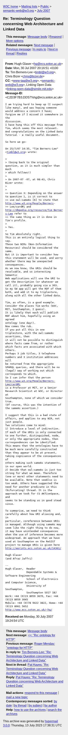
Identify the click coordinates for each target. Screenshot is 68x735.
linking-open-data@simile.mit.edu (29, 89)
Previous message (18, 49)
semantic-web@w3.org (18, 10)
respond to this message (41, 692)
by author (50, 705)
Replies (22, 53)
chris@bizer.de (33, 76)
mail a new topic (17, 697)
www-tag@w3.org (25, 80)
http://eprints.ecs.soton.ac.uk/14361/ (33, 548)
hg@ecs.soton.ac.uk (47, 63)
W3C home (10, 6)
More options (14, 40)
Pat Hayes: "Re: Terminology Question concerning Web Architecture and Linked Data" (32, 669)
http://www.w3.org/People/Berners (29, 203)
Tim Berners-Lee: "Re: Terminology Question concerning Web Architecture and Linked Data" (32, 656)
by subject (35, 705)
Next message (43, 45)
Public (44, 6)
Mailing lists (29, 6)
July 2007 (43, 10)
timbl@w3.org (44, 72)
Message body (37, 36)
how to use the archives (30, 709)
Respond (55, 36)
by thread (20, 705)
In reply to (39, 49)
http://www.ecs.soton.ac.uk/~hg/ (28, 609)
